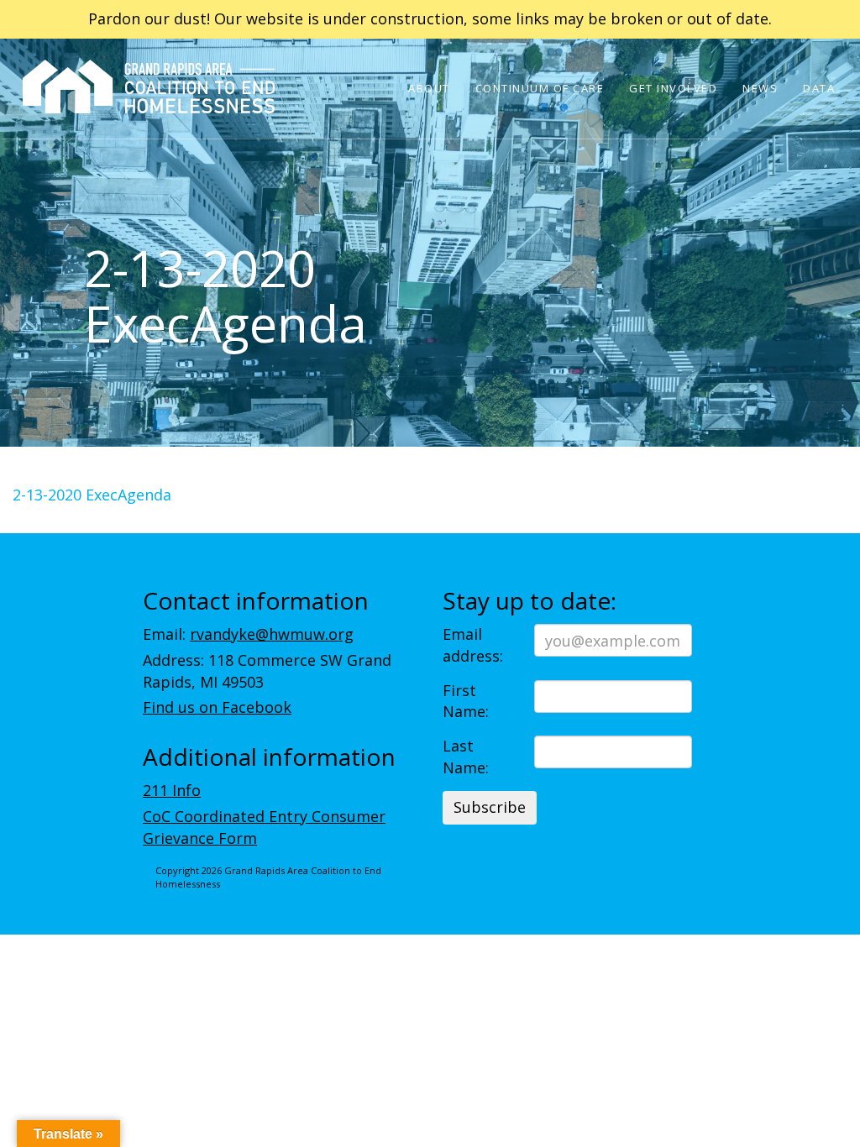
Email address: (473, 645)
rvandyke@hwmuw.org (272, 634)
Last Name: (466, 757)
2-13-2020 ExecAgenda (92, 494)
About (429, 88)
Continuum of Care (540, 88)
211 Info (172, 790)
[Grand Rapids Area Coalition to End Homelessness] (149, 110)
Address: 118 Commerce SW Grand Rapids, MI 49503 (267, 671)
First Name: (466, 701)
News (760, 88)
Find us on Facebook (217, 707)
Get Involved (673, 88)
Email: (248, 634)
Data (819, 88)
